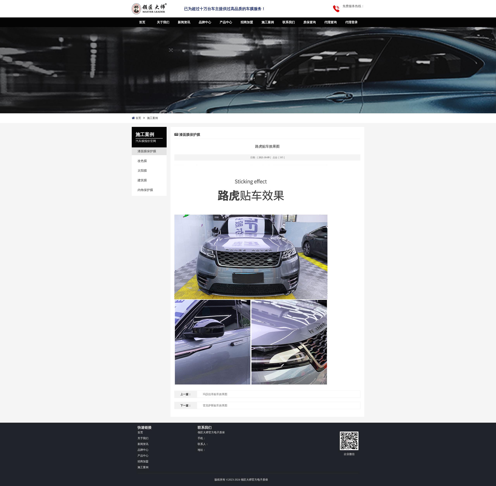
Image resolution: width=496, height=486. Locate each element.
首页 (142, 22)
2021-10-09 (264, 157)
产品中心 (226, 22)
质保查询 (309, 22)
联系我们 (288, 22)
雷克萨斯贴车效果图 (215, 405)
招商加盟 (247, 22)
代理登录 (351, 22)
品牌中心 (205, 22)
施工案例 (268, 22)
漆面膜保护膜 (147, 151)
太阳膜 (142, 170)
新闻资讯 (184, 22)
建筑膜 (142, 180)
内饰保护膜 (145, 190)
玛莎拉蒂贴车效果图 (215, 394)
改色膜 (142, 161)
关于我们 (163, 22)
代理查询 (330, 22)
